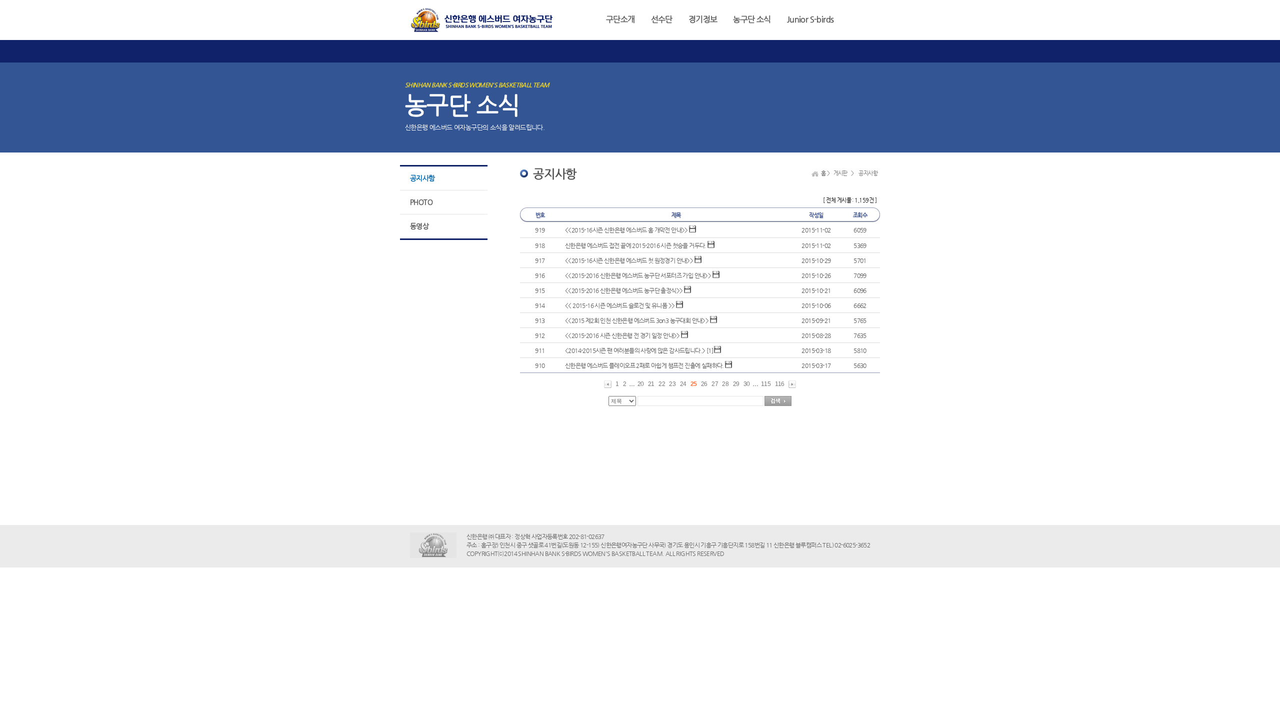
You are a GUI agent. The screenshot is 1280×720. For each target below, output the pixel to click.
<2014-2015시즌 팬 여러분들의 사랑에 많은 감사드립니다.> (635, 350)
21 (651, 384)
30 (747, 384)
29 (736, 384)
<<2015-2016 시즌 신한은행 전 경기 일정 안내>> (622, 335)
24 (683, 384)
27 (715, 384)
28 (725, 384)
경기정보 (703, 19)
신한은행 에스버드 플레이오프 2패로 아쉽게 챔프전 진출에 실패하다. (644, 365)
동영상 (419, 226)
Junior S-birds (810, 19)
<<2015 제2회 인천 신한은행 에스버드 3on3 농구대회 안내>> (636, 320)
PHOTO (421, 202)
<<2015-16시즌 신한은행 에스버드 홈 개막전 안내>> (626, 230)
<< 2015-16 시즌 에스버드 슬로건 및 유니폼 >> (619, 305)
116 (779, 384)
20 (641, 384)
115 (765, 384)
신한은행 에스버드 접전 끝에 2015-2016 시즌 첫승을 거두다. (635, 245)
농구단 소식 (751, 19)
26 (704, 384)
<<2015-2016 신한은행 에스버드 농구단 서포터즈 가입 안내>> (638, 275)
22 (661, 384)
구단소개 (620, 19)
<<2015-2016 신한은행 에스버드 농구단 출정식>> (623, 290)
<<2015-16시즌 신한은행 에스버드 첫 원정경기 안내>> (629, 260)
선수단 (661, 19)
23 (672, 384)
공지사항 (422, 178)
